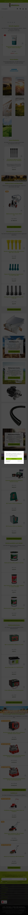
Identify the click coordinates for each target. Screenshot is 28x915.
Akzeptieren (14, 458)
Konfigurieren (20, 460)
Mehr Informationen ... (13, 455)
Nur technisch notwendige (8, 461)
